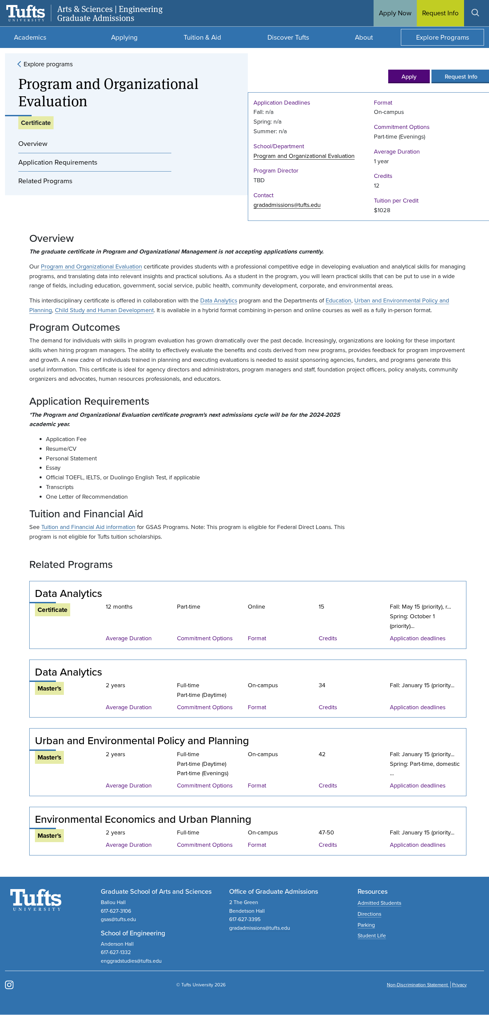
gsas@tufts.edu (118, 919)
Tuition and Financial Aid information (88, 527)
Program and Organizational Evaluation (304, 156)
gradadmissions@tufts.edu (287, 205)
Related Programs (45, 181)
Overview (32, 143)
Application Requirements (57, 162)
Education (338, 300)
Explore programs (48, 63)
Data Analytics (218, 300)
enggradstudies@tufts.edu (131, 960)
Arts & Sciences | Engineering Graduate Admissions (110, 13)
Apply (409, 76)
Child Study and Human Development (104, 310)
